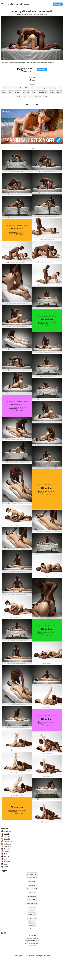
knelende (26, 92)
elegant (52, 92)
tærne (19, 96)
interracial (38, 96)
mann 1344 (32, 907)
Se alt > (32, 929)
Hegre (16, 3)
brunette (5, 88)
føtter (26, 88)
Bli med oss (57, 4)
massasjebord (42, 92)
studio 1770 (32, 900)
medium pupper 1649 (32, 903)
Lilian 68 (6, 859)
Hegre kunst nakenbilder (32, 943)
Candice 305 (8, 841)
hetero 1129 (32, 918)
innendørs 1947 (32, 889)
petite (20, 88)
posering (17, 92)
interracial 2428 (32, 874)
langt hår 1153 (32, 915)
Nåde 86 (6, 856)
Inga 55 (6, 864)
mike (30, 96)
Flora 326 (7, 839)
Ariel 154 (6, 851)
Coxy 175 (7, 849)
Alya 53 (6, 866)
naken (4, 92)
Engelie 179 (7, 846)
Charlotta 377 (8, 836)
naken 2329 (32, 878)
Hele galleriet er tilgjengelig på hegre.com (32, 14)
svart (32, 88)
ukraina (13, 88)
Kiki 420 (6, 834)
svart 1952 (32, 885)
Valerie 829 (7, 831)
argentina (45, 88)
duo (38, 88)
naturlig (54, 88)
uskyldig (59, 92)
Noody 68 (7, 861)
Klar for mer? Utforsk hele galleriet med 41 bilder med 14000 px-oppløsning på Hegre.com (27, 63)
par (25, 96)
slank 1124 (32, 922)
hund (33, 92)
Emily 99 (6, 854)
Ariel (33, 80)
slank (10, 92)
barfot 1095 (32, 926)
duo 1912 (32, 892)
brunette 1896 (32, 896)
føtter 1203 (32, 911)
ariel (45, 96)
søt (60, 88)
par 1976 (32, 881)
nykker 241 (7, 844)
